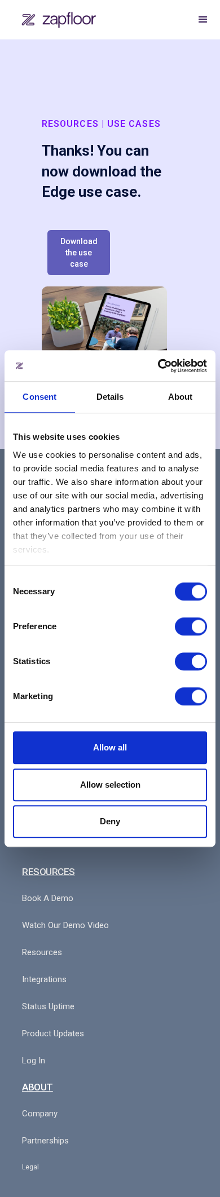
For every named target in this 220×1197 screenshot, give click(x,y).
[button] (203, 20)
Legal (30, 1167)
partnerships (45, 1141)
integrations (44, 979)
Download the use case (79, 252)
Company (40, 1113)
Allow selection (110, 784)
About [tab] (180, 396)
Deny (110, 821)
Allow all (110, 747)
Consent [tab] (39, 396)
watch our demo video (65, 925)
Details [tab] (110, 396)
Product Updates (53, 1033)
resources (42, 952)
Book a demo (47, 898)
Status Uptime (48, 1006)
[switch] (191, 626)
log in (33, 1060)
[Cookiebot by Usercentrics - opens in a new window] (158, 366)
